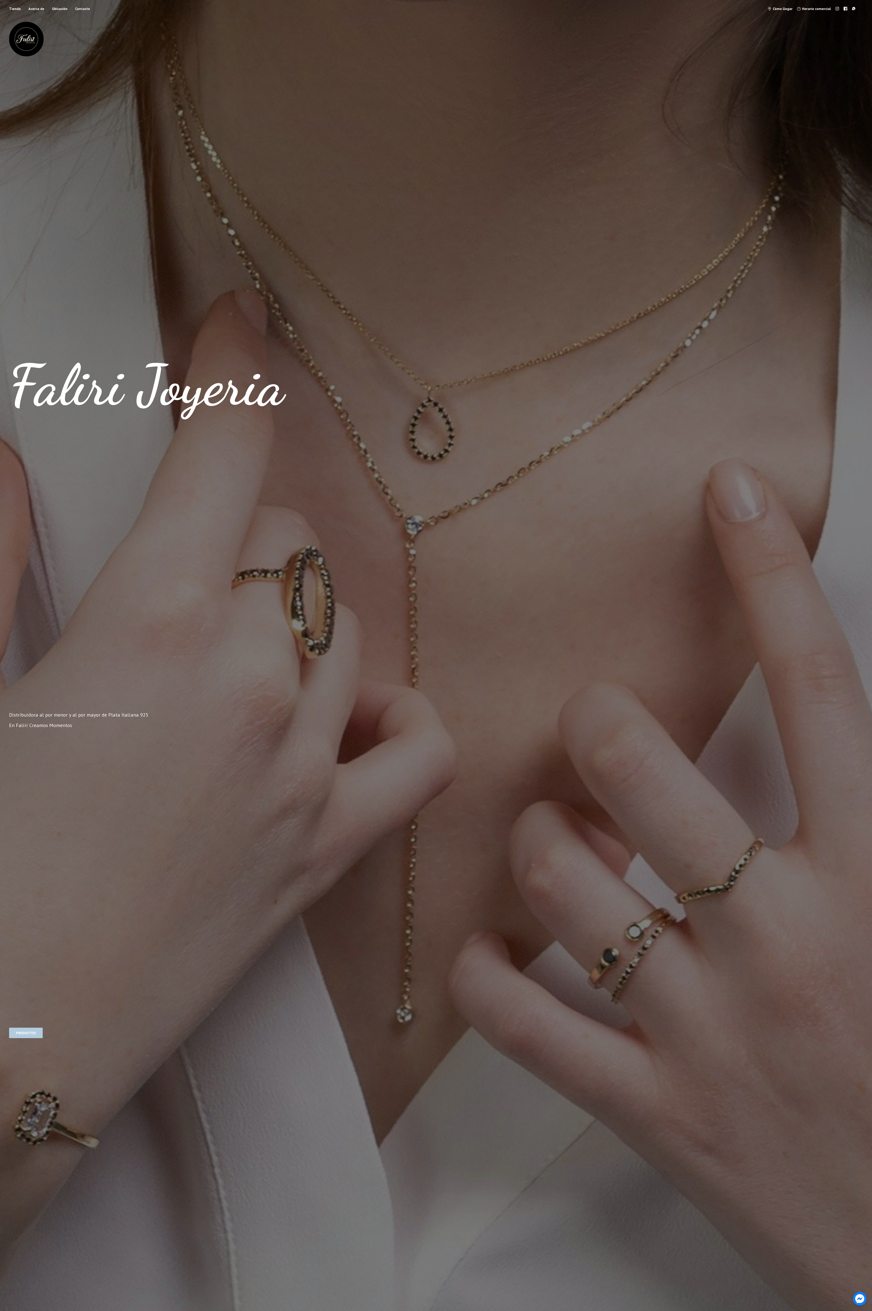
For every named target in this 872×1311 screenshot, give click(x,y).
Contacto (82, 8)
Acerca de (36, 8)
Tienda (15, 8)
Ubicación (59, 8)
